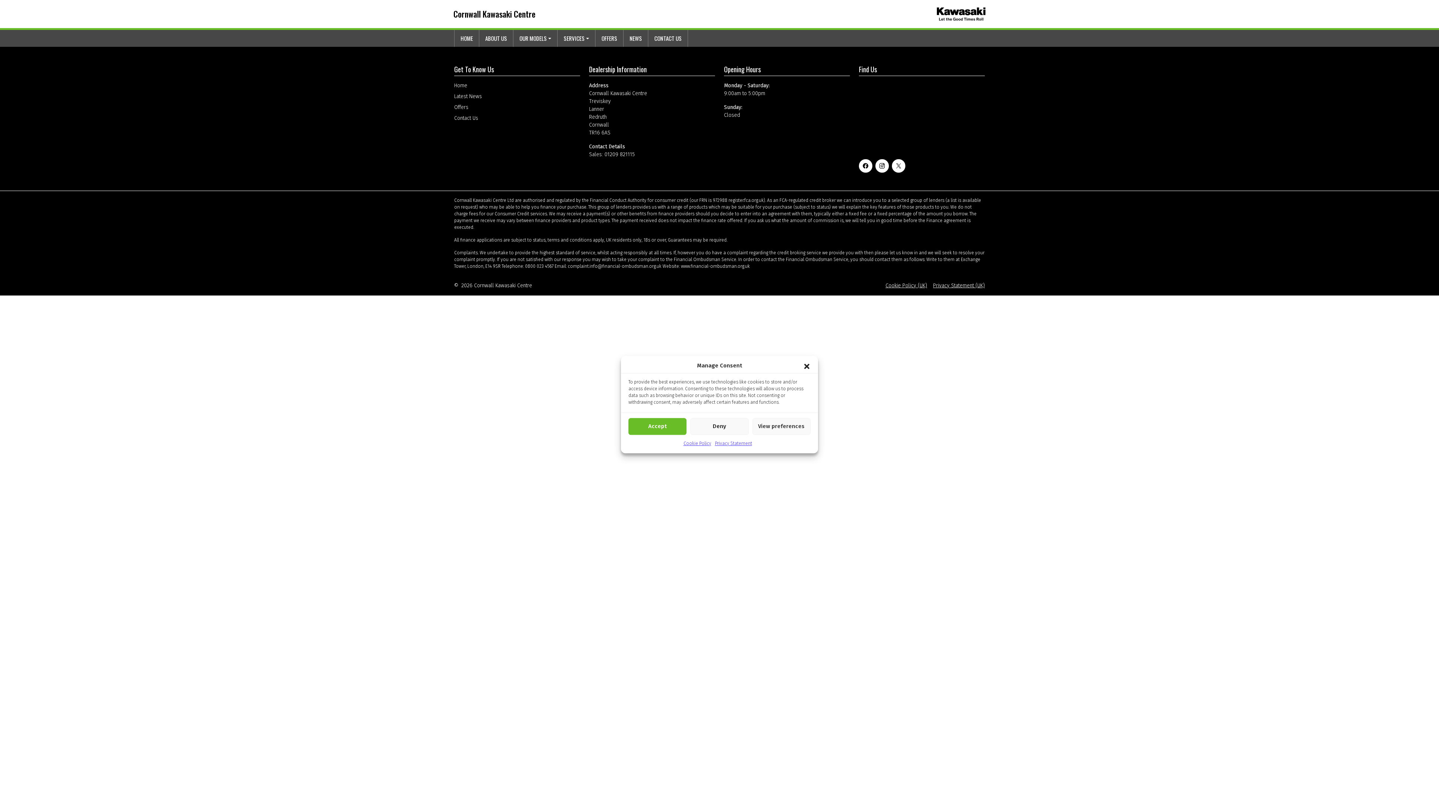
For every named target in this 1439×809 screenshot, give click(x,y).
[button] (807, 366)
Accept (657, 426)
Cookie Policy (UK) (906, 285)
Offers (609, 38)
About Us (496, 38)
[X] (898, 166)
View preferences (781, 426)
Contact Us (668, 38)
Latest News (468, 96)
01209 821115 (619, 154)
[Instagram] (882, 166)
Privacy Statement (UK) (959, 285)
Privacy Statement (733, 443)
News (636, 38)
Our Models (533, 38)
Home (467, 38)
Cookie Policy (697, 443)
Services (574, 38)
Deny (719, 426)
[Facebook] (865, 166)
